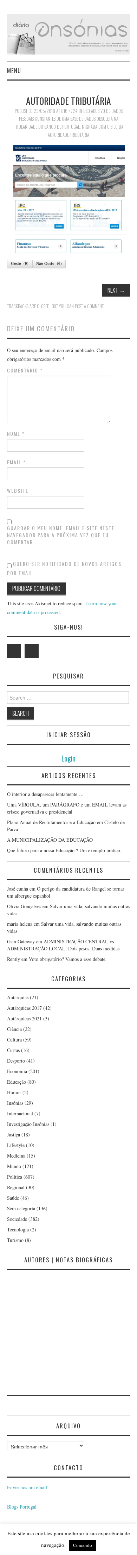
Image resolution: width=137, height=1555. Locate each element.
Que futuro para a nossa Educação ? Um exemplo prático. (64, 850)
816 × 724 (69, 111)
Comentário (25, 370)
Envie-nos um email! (28, 1487)
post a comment (89, 306)
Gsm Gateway (21, 941)
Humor (14, 1092)
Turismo (15, 1240)
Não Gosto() (49, 263)
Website (17, 490)
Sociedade (17, 1219)
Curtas (13, 1050)
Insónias (15, 1103)
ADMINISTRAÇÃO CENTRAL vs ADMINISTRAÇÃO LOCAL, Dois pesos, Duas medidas (63, 945)
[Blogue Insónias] (68, 33)
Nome (16, 433)
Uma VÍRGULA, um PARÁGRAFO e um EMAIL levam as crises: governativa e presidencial (66, 808)
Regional (16, 1187)
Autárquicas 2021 (24, 1018)
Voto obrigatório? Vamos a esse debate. (68, 959)
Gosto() (19, 263)
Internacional (20, 1113)
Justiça (13, 1134)
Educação (16, 1081)
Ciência (14, 1029)
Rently (13, 959)
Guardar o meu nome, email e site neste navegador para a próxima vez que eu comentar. (61, 535)
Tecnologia (18, 1229)
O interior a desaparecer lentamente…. (45, 794)
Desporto (16, 1060)
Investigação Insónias (28, 1124)
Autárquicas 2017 (24, 1008)
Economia (17, 1071)
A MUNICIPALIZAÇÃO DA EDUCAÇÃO (50, 839)
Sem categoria (21, 1208)
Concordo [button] (82, 1545)
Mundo (14, 1166)
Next (116, 290)
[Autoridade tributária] (68, 199)
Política (14, 1176)
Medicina (16, 1155)
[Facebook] (32, 651)
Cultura (14, 1039)
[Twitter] (14, 651)
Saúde (13, 1197)
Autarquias (17, 997)
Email (16, 462)
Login (68, 758)
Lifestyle (16, 1145)
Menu (14, 70)
